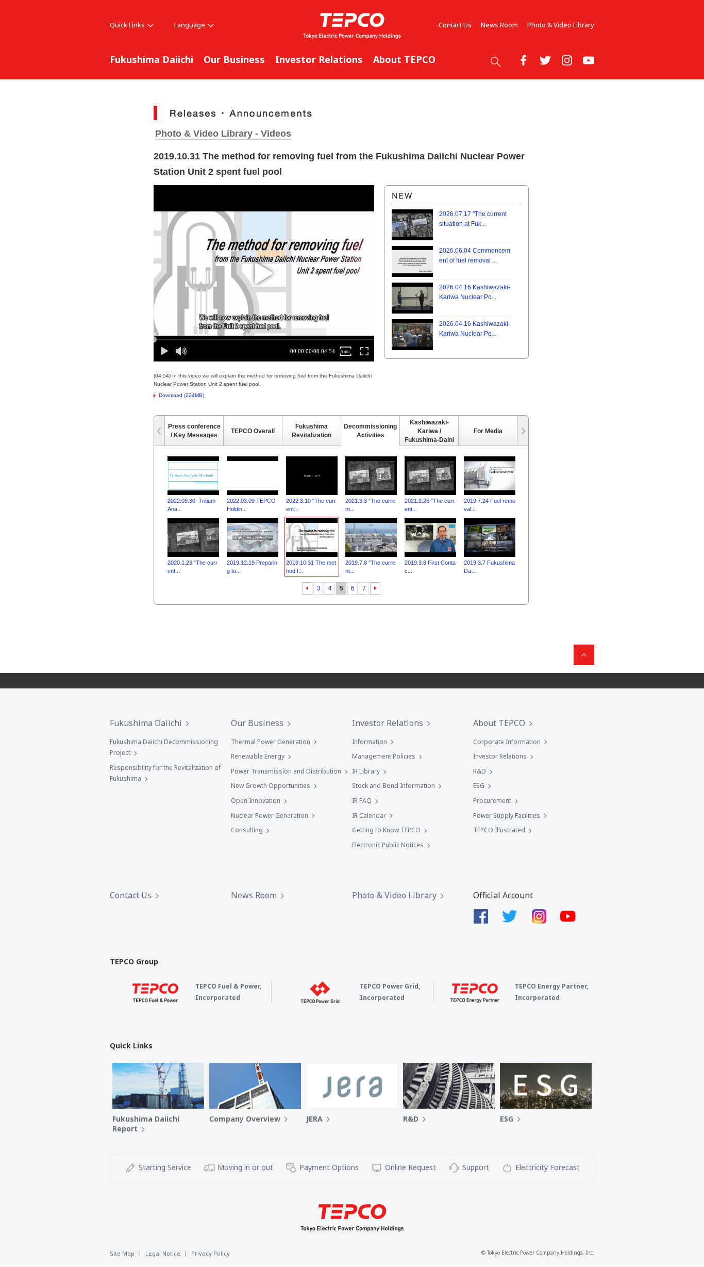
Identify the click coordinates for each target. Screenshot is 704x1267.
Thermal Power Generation (270, 741)
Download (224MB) (181, 395)
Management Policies (383, 756)
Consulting (247, 830)
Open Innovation (255, 800)
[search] (495, 61)
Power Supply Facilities (506, 815)
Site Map (122, 1253)
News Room (499, 24)
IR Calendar (369, 815)
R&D (479, 771)
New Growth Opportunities (270, 785)
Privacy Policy (210, 1253)
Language (189, 24)
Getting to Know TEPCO (386, 830)
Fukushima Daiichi (151, 59)
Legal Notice (162, 1253)
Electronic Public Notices (388, 845)
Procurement (492, 800)
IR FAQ (362, 800)
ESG (478, 785)
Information (369, 741)
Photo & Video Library (560, 24)
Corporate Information (507, 741)
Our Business (234, 59)
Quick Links (127, 24)
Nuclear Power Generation (269, 815)
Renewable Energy (257, 756)
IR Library (366, 771)
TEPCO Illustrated (499, 830)
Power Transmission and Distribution (286, 771)
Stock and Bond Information (393, 785)
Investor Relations (319, 59)
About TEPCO (404, 59)
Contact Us (455, 24)
